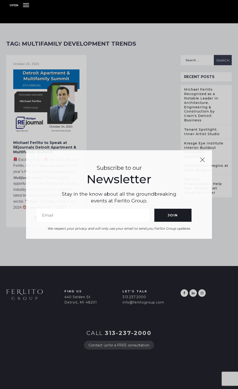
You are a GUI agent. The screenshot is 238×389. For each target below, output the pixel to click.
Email (93, 215)
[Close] (202, 160)
